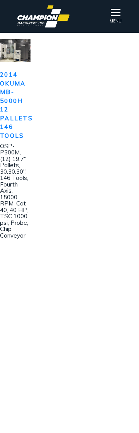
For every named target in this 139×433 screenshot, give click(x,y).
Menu (116, 21)
